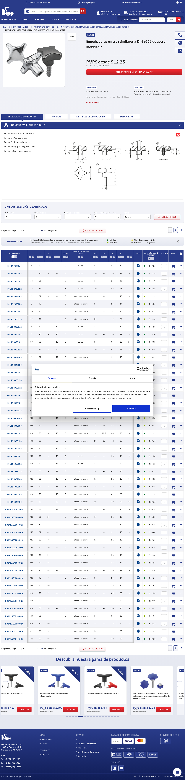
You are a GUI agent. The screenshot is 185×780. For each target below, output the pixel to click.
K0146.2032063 (14, 296)
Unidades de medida (87, 744)
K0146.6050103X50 (14, 624)
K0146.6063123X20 (14, 631)
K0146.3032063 (14, 357)
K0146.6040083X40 (14, 578)
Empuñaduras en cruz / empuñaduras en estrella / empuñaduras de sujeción (93, 27)
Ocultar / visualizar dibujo (28, 125)
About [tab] (133, 378)
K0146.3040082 (14, 334)
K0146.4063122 (14, 411)
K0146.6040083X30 (14, 570)
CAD (80, 740)
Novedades (47, 739)
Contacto (82, 756)
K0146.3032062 (14, 327)
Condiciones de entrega (88, 752)
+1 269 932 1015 (12, 763)
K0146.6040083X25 (14, 563)
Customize (90, 409)
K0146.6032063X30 (14, 532)
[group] (23, 690)
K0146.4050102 (14, 403)
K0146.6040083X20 (14, 555)
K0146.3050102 (14, 342)
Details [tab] (92, 378)
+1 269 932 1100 (12, 759)
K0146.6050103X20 (14, 593)
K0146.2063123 (14, 319)
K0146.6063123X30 (14, 639)
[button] (67, 716)
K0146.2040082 (14, 274)
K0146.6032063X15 (14, 510)
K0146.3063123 (14, 380)
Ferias (44, 743)
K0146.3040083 (14, 365)
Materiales (82, 748)
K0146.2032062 (14, 266)
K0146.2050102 (14, 281)
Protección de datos (151, 776)
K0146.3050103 (14, 373)
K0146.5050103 (14, 494)
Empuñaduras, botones (42, 27)
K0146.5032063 (14, 479)
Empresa (40, 19)
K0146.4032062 (14, 388)
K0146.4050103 (14, 433)
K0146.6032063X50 (14, 548)
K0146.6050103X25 (14, 601)
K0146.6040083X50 (14, 586)
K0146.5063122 (14, 471)
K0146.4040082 (14, 395)
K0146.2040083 (14, 304)
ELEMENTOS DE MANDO (18, 27)
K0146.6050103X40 (14, 616)
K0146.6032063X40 (14, 540)
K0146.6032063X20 (14, 517)
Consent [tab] (52, 378)
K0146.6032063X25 (14, 525)
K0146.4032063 (14, 418)
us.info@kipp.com (12, 767)
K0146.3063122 (14, 350)
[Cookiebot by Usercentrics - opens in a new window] (138, 369)
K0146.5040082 (14, 456)
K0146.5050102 (14, 464)
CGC (135, 776)
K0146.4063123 (14, 441)
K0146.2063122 (14, 289)
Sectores (71, 19)
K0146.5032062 (14, 449)
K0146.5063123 (14, 502)
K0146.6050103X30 (14, 608)
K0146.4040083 (14, 426)
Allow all (131, 409)
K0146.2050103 (14, 312)
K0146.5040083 (14, 487)
